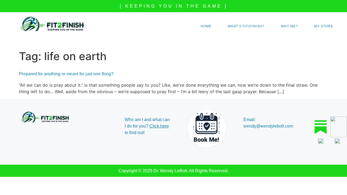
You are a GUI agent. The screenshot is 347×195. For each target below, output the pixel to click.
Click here (159, 126)
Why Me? (289, 26)
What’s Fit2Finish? (246, 26)
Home (206, 26)
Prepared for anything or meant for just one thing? (66, 74)
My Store (323, 26)
